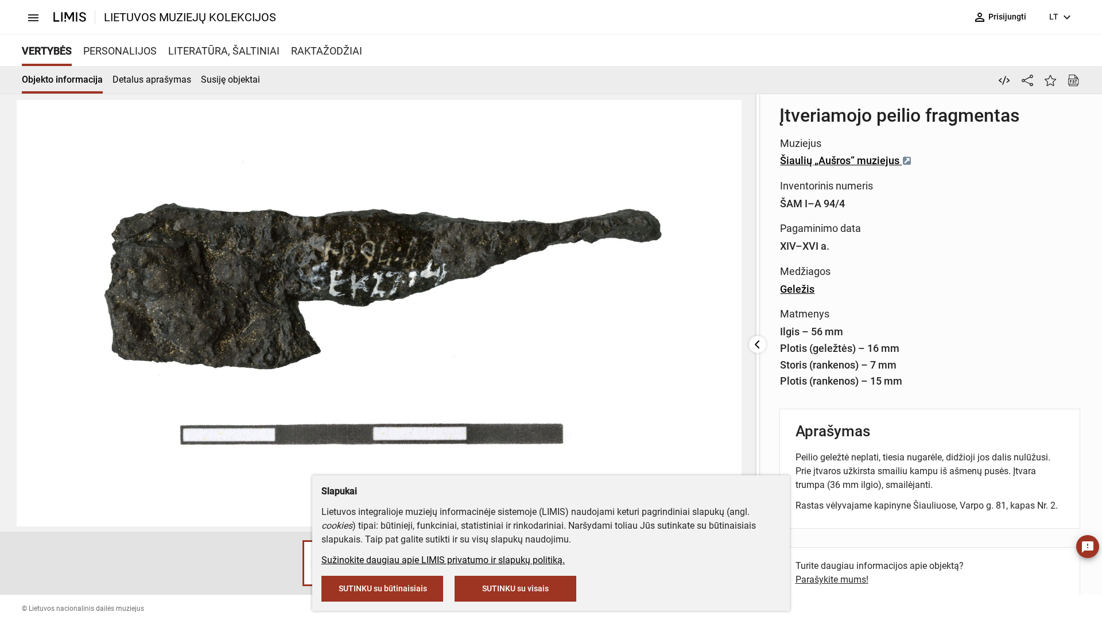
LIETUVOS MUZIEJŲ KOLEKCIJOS (190, 17)
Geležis (797, 289)
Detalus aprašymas (151, 79)
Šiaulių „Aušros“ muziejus (841, 160)
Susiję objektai (230, 79)
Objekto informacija (62, 79)
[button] (291, 563)
